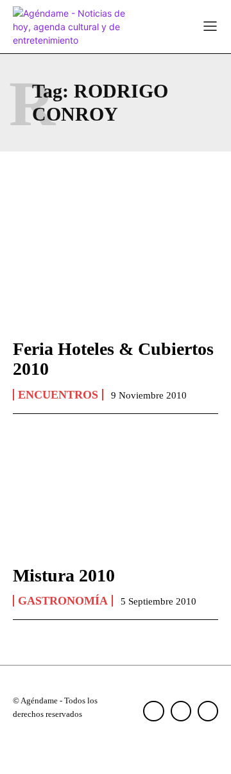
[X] (208, 711)
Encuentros (58, 394)
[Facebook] (153, 711)
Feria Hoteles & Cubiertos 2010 (113, 359)
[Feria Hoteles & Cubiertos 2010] (115, 265)
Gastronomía (63, 600)
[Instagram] (181, 711)
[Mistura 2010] (115, 491)
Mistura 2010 (64, 575)
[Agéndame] (70, 26)
